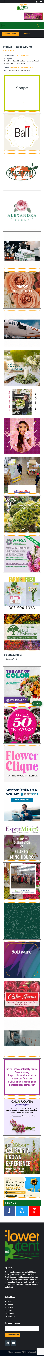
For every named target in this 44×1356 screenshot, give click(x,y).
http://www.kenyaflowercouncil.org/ (21, 67)
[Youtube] (41, 1)
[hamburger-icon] (2, 1)
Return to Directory (8, 50)
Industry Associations (23, 55)
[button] (37, 26)
